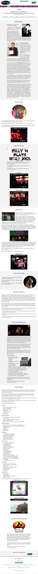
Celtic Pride (24, 16)
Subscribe (30, 1)
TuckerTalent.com (22, 570)
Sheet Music (11, 564)
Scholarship (21, 564)
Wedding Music (22, 17)
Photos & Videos (29, 564)
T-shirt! (22, 251)
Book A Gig (35, 1)
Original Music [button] (20, 6)
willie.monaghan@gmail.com (19, 14)
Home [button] (2, 6)
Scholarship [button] (26, 6)
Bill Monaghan (5, 16)
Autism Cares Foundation (21, 567)
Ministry (25, 564)
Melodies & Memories (5, 17)
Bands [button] (9, 6)
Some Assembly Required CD (14, 29)
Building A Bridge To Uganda (12, 567)
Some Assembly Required (14, 17)
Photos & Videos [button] (14, 6)
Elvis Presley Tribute (31, 16)
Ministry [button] (30, 6)
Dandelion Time (28, 567)
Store (34, 2)
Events (5, 6)
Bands (7, 564)
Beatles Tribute (12, 16)
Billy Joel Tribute (18, 16)
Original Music (16, 564)
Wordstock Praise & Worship (31, 17)
